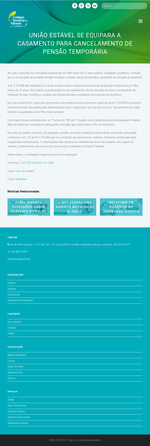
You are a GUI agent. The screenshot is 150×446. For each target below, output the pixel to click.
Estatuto (12, 289)
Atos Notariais (14, 322)
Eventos (11, 361)
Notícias (11, 378)
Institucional (13, 294)
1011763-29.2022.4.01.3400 (37, 162)
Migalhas (21, 179)
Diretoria (11, 283)
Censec (11, 399)
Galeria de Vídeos (16, 366)
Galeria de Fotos (15, 372)
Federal (11, 333)
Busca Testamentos (17, 405)
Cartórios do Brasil (16, 411)
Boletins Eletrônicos (17, 355)
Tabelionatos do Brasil (18, 423)
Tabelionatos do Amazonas (20, 300)
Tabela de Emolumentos (19, 417)
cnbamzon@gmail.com (19, 259)
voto (18, 171)
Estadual (12, 328)
